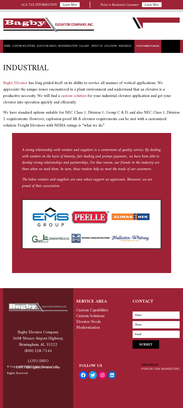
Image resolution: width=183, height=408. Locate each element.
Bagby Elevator (15, 83)
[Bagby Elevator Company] (48, 30)
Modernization (67, 46)
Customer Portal (148, 46)
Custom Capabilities (92, 310)
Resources (125, 46)
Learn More (70, 4)
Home (7, 46)
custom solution (73, 95)
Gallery (84, 46)
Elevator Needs (46, 46)
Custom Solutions (23, 46)
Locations (110, 46)
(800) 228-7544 (38, 351)
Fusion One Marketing (160, 369)
